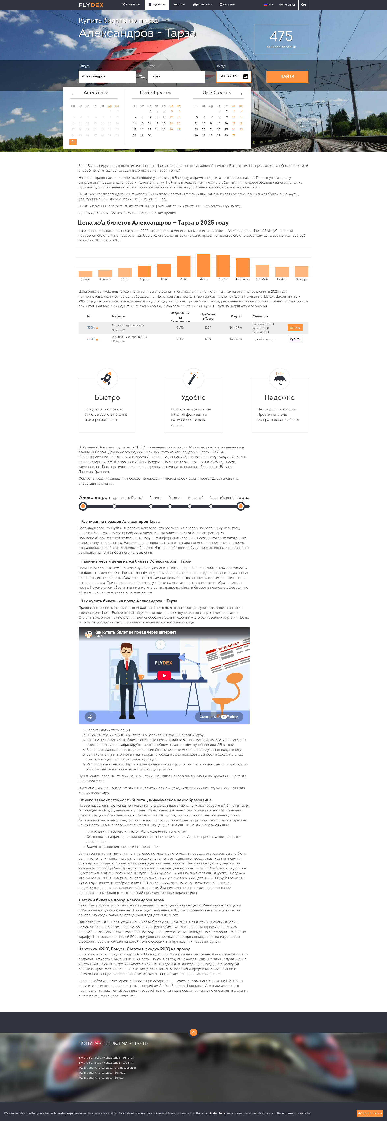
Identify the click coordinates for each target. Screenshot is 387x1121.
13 (178, 117)
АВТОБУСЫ (229, 5)
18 (163, 123)
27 (178, 129)
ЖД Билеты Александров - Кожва (101, 1077)
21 (134, 129)
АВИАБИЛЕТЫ (133, 5)
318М (91, 327)
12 (171, 117)
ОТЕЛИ (181, 5)
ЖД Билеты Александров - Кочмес (102, 1072)
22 (142, 129)
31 (73, 141)
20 (178, 123)
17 (157, 123)
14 (134, 123)
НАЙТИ (287, 77)
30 (149, 135)
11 (164, 117)
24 (156, 129)
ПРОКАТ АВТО (204, 5)
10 (156, 117)
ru (270, 4)
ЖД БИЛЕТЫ (158, 5)
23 (149, 129)
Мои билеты (287, 4)
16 (149, 123)
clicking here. (217, 1113)
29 (142, 135)
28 (134, 135)
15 (142, 123)
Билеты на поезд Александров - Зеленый (106, 1057)
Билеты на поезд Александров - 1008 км (106, 1062)
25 (163, 129)
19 (171, 123)
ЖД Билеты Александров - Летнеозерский (107, 1067)
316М (91, 339)
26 (171, 129)
